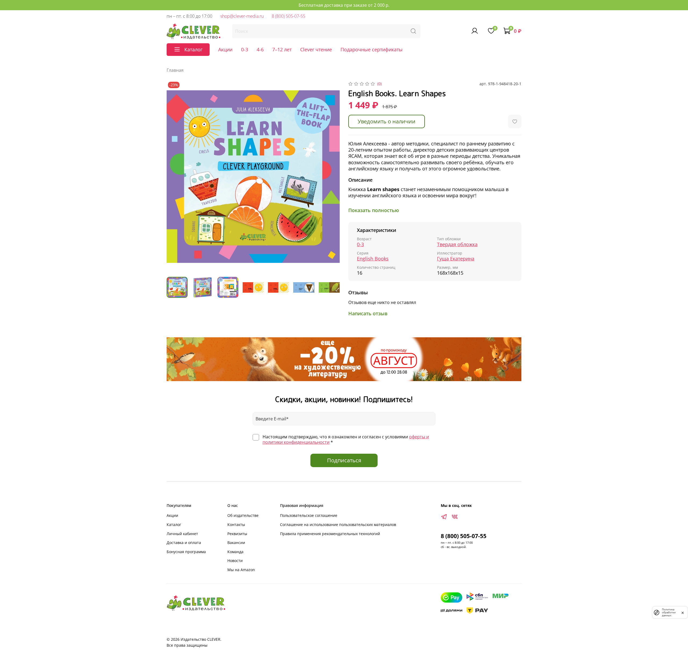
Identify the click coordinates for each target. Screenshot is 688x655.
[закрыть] (683, 612)
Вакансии (236, 542)
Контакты (236, 524)
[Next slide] (331, 176)
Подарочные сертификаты (372, 49)
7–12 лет (282, 49)
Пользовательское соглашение (308, 515)
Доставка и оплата (184, 542)
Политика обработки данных (669, 612)
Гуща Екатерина (455, 259)
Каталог (174, 524)
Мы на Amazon (241, 569)
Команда (235, 551)
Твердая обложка (457, 244)
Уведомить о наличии (386, 121)
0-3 (244, 49)
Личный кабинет (182, 533)
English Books (373, 259)
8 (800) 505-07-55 (288, 16)
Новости (235, 560)
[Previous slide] (175, 176)
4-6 (260, 49)
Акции (225, 49)
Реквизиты (237, 533)
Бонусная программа (186, 551)
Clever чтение (316, 49)
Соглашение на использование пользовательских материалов (338, 524)
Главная (175, 70)
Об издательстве (243, 515)
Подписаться (344, 460)
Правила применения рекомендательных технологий (330, 533)
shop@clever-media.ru (242, 16)
